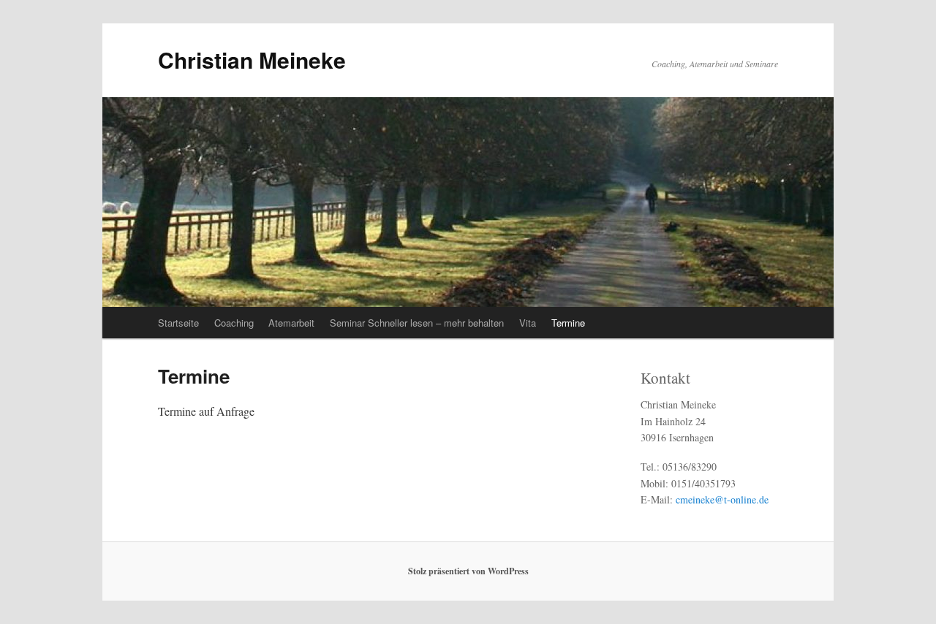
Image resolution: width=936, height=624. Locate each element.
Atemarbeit (291, 323)
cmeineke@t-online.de (722, 499)
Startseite (178, 323)
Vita (527, 323)
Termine (568, 323)
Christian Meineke (252, 59)
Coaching (234, 323)
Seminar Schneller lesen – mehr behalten (417, 323)
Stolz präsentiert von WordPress (468, 571)
